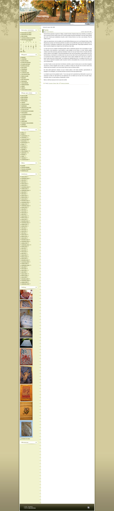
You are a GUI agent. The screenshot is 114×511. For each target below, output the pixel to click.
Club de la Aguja (25, 104)
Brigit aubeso (24, 100)
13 (30, 46)
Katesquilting (24, 112)
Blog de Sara (24, 99)
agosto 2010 (24, 246)
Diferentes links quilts (26, 107)
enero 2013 (24, 198)
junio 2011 (23, 229)
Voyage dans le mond (26, 89)
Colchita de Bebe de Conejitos (28, 37)
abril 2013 (23, 193)
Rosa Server (24, 126)
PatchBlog (42, 16)
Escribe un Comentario (65, 83)
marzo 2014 (24, 183)
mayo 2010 (24, 251)
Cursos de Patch (25, 139)
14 (33, 46)
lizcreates (23, 116)
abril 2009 (23, 272)
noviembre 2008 (25, 280)
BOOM (22, 134)
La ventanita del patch (26, 114)
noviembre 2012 (25, 202)
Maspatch (23, 77)
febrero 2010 (24, 256)
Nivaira (23, 119)
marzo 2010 (24, 255)
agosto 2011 (24, 226)
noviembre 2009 (25, 261)
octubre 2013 (24, 188)
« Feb (21, 51)
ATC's (22, 132)
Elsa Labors (24, 67)
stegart (23, 86)
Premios (23, 154)
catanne (23, 102)
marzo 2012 (24, 215)
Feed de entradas (25, 167)
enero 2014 (24, 185)
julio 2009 (23, 267)
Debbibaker (24, 105)
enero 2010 (24, 258)
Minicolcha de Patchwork (27, 39)
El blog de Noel (24, 109)
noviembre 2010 (25, 241)
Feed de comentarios (26, 169)
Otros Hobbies (24, 151)
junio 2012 (23, 210)
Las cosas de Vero (25, 74)
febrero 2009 (24, 275)
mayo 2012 (24, 212)
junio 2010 (23, 249)
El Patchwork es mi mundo (27, 111)
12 (28, 46)
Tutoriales (23, 157)
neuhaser (23, 117)
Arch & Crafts (24, 95)
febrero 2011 (24, 236)
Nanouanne (24, 81)
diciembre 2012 (25, 200)
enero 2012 (24, 219)
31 (23, 50)
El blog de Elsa (24, 60)
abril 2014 (23, 181)
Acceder (23, 165)
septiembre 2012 (25, 205)
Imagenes (23, 146)
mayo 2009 (24, 270)
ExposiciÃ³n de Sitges (26, 34)
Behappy (23, 57)
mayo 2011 (23, 231)
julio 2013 (23, 192)
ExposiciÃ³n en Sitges (26, 32)
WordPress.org (24, 170)
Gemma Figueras (49, 31)
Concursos (23, 137)
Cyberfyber (23, 59)
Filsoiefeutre (24, 69)
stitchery (23, 87)
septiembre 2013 (25, 190)
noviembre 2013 (25, 187)
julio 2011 (23, 227)
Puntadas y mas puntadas (27, 122)
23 (21, 48)
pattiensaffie (24, 121)
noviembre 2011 (25, 222)
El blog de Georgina (26, 62)
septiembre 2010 (25, 244)
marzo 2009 (24, 273)
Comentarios (24, 135)
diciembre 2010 (25, 239)
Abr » (24, 51)
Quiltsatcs (23, 124)
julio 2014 (23, 180)
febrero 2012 (24, 217)
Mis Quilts (23, 147)
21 (33, 47)
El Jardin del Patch (25, 64)
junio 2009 (23, 268)
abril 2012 (23, 214)
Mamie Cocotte (24, 76)
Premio (46, 30)
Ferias (22, 144)
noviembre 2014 (25, 178)
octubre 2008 (24, 282)
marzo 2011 (24, 234)
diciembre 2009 (25, 260)
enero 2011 (24, 238)
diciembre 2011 (24, 221)
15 (35, 46)
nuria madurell (24, 82)
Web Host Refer (32, 508)
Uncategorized (24, 159)
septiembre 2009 (25, 265)
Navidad (23, 149)
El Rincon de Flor (25, 65)
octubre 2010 (24, 243)
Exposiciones (24, 142)
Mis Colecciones (25, 79)
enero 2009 (24, 277)
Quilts (22, 156)
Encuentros (24, 140)
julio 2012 (23, 209)
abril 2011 (23, 232)
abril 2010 (23, 253)
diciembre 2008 (25, 278)
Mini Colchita (24, 36)
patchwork (23, 152)
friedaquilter (24, 70)
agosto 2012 (24, 207)
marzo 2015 (24, 176)
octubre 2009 (24, 263)
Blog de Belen (24, 97)
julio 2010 (23, 248)
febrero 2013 (24, 197)
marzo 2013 (24, 195)
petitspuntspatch (25, 84)
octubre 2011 (24, 224)
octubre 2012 (24, 204)
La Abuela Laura (25, 72)
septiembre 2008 (25, 284)
